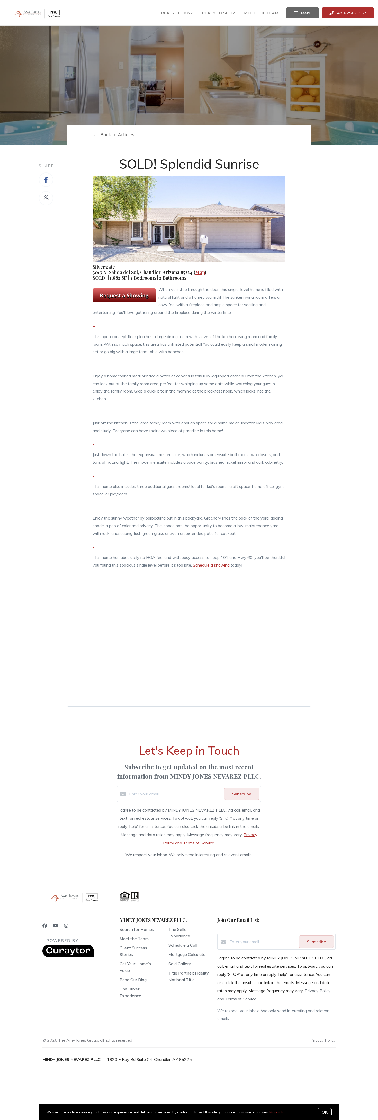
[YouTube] (55, 926)
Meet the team (261, 12)
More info (276, 1112)
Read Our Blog (133, 979)
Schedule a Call (182, 945)
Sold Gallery (179, 963)
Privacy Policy (323, 1040)
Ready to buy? (177, 12)
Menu (305, 12)
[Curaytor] (68, 955)
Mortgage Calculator (187, 954)
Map (200, 272)
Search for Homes (137, 929)
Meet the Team (134, 938)
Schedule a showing (211, 565)
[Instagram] (66, 926)
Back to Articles (117, 135)
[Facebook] (44, 926)
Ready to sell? (218, 12)
